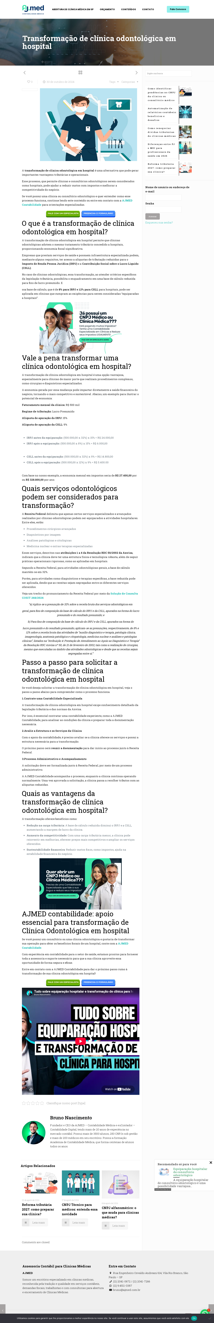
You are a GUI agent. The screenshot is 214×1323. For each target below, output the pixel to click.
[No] (210, 1318)
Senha (149, 203)
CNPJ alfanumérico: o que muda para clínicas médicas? (120, 1212)
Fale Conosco (178, 9)
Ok (194, 1318)
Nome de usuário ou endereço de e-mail (167, 189)
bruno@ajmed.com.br (126, 1290)
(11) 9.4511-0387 (122, 1285)
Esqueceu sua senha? (159, 222)
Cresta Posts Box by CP (163, 1189)
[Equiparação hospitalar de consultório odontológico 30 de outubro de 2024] (2, 1310)
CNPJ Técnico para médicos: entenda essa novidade (80, 1209)
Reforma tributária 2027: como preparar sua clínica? (38, 1209)
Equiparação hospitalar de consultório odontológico (190, 1172)
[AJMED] (33, 9)
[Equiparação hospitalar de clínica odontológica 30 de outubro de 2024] (211, 1310)
